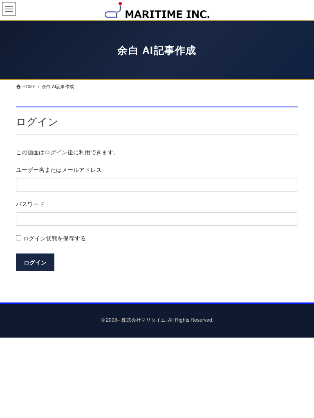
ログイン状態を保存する (53, 238)
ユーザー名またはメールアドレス (59, 169)
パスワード (30, 204)
